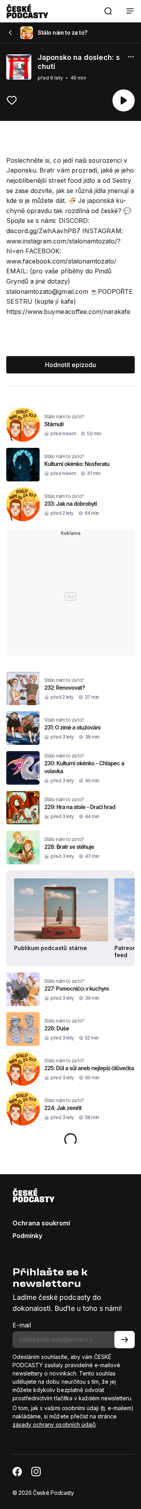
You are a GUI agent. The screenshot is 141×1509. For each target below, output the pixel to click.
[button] (108, 11)
